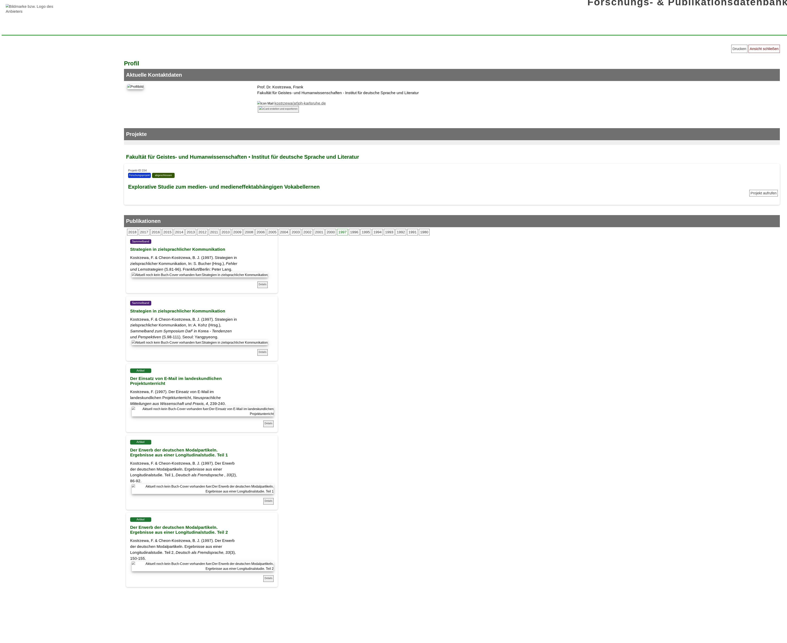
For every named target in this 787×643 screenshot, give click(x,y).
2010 (226, 232)
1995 (366, 232)
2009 (237, 232)
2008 (249, 232)
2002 (307, 232)
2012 (202, 232)
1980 (424, 232)
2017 (144, 232)
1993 (389, 232)
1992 (401, 232)
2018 (132, 232)
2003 (296, 232)
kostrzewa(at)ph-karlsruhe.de (300, 103)
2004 (284, 232)
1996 (354, 232)
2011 (214, 232)
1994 (377, 232)
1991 (412, 232)
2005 (272, 232)
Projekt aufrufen (764, 193)
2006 (261, 232)
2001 (319, 232)
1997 (342, 232)
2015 (167, 232)
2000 (331, 232)
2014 (179, 232)
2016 (156, 232)
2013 (191, 232)
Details (262, 284)
